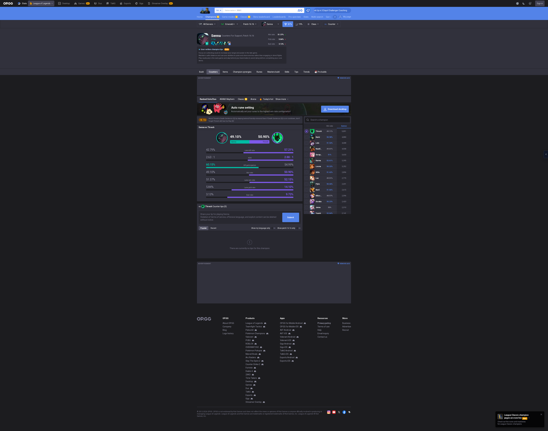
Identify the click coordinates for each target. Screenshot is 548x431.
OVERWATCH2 (252, 347)
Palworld (249, 330)
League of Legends (41, 3)
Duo (247, 388)
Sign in (540, 3)
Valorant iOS (285, 340)
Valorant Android (287, 337)
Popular (203, 228)
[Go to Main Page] (8, 3)
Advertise (346, 326)
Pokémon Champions (255, 333)
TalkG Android (286, 350)
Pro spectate (295, 17)
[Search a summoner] (300, 10)
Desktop (249, 381)
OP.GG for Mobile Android (291, 323)
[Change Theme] (524, 3)
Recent (213, 228)
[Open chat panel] (546, 154)
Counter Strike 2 (253, 364)
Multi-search (317, 17)
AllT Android (285, 330)
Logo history (228, 333)
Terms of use (324, 326)
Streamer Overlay (254, 402)
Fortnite (249, 368)
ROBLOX (249, 344)
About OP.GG (228, 323)
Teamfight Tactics (254, 326)
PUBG (248, 340)
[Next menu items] (335, 17)
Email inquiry (323, 333)
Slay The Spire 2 (253, 361)
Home (200, 17)
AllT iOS (283, 333)
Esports (249, 395)
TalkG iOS (284, 354)
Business (346, 323)
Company (227, 326)
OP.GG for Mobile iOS (289, 326)
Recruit (345, 330)
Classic (245, 17)
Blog (225, 330)
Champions (212, 17)
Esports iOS (285, 361)
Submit (290, 217)
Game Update (332, 17)
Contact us (322, 337)
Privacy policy (324, 323)
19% (300, 24)
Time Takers (251, 378)
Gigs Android (285, 344)
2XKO (248, 374)
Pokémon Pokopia (254, 350)
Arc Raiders (251, 357)
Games (249, 385)
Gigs (247, 398)
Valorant (249, 337)
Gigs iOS (283, 347)
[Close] (541, 414)
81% (290, 24)
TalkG (248, 392)
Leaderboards (279, 17)
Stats (306, 17)
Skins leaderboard (261, 17)
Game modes (229, 17)
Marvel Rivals (251, 354)
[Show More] (517, 3)
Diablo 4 (249, 371)
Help (320, 330)
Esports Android (287, 357)
